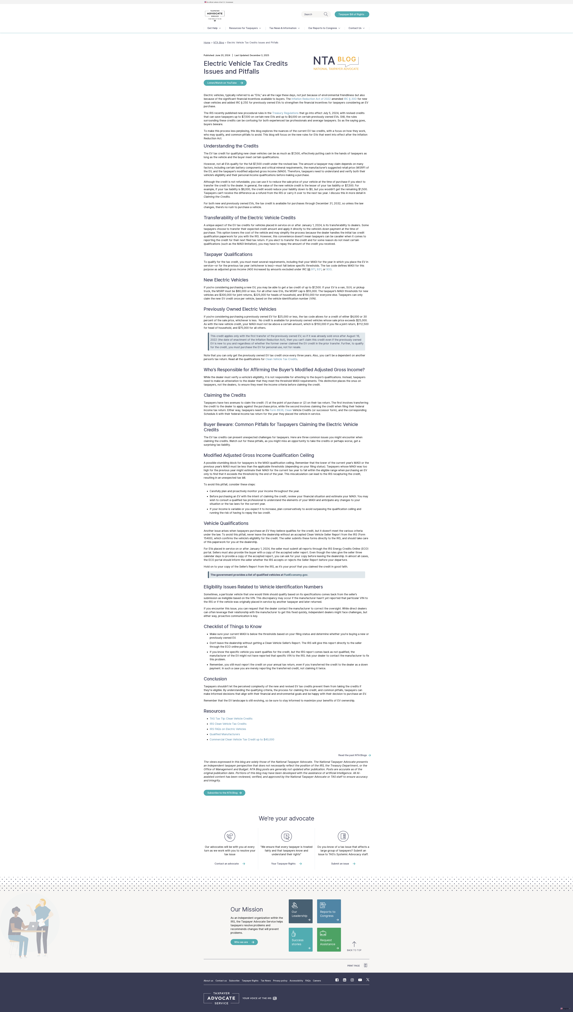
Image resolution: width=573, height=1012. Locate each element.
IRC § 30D (350, 98)
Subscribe (234, 980)
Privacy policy (280, 980)
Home (207, 42)
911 (313, 269)
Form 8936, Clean (281, 410)
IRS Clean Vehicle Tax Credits (228, 723)
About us (208, 980)
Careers (317, 980)
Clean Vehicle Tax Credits (281, 359)
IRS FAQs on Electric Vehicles (228, 729)
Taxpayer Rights (250, 980)
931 (319, 269)
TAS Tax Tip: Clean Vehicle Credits (231, 718)
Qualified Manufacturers (225, 734)
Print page (353, 965)
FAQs (308, 980)
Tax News (266, 980)
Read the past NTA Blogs (352, 755)
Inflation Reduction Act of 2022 (311, 98)
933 (329, 269)
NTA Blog (218, 42)
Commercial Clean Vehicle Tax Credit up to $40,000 (242, 739)
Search (308, 14)
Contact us (221, 980)
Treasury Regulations (285, 113)
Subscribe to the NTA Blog (222, 792)
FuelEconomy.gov (295, 574)
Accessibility (296, 980)
